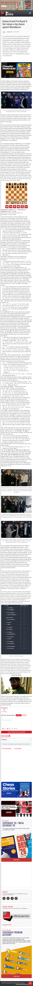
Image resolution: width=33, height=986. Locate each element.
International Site (6, 924)
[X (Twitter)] (4, 898)
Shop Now (16, 859)
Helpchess (25, 984)
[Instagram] (16, 898)
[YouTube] (8, 898)
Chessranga (19, 984)
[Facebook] (12, 898)
